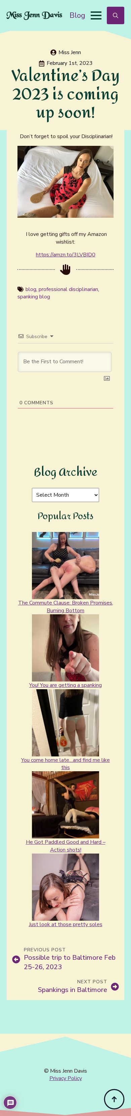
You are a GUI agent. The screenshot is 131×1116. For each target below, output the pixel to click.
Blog (77, 15)
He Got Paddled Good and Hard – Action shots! (65, 845)
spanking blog (33, 296)
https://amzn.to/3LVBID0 (65, 254)
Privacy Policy (65, 1078)
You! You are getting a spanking (65, 685)
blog (31, 289)
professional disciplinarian (68, 289)
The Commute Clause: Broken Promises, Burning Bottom (65, 606)
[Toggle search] (115, 15)
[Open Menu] (96, 15)
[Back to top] (114, 1099)
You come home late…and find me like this (65, 763)
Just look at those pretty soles (65, 924)
